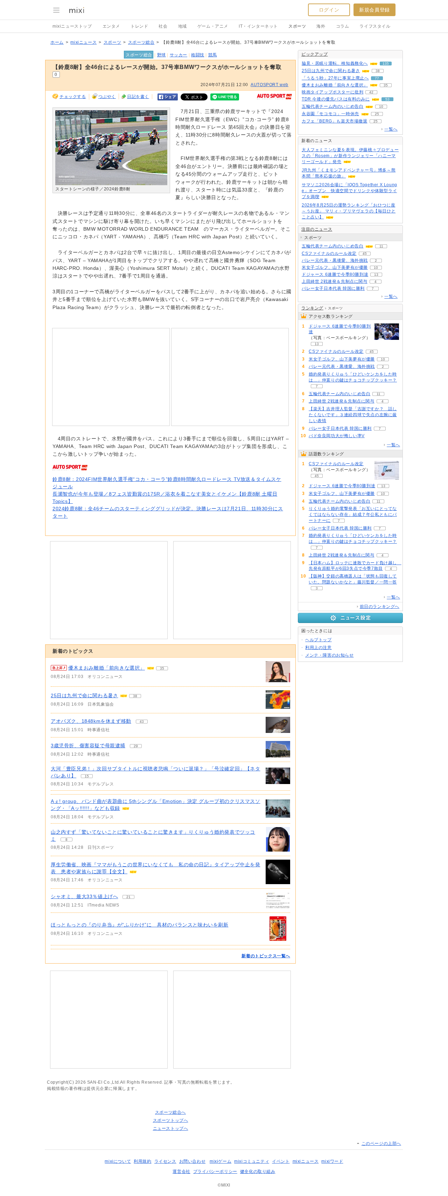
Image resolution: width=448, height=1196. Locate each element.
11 (381, 246)
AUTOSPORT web (269, 84)
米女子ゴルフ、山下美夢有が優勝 (335, 267)
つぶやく (107, 96)
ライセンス (165, 1161)
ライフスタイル (374, 26)
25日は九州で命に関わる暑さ (84, 695)
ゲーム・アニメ (212, 26)
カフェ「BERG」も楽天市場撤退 (335, 121)
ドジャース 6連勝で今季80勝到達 (335, 274)
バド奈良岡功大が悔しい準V (337, 435)
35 (162, 668)
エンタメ (111, 26)
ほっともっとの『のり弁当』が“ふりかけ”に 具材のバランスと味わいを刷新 (140, 925)
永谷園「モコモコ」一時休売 (330, 113)
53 (387, 99)
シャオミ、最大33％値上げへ (84, 896)
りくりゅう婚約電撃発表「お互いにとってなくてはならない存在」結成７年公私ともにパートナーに (353, 514)
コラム (342, 26)
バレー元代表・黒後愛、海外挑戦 (335, 260)
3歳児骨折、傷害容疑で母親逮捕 (88, 745)
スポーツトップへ (170, 1120)
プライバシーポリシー (215, 1171)
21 (128, 897)
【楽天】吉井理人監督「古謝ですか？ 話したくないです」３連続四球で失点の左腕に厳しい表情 (353, 414)
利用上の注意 (318, 647)
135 (386, 63)
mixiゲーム (220, 1161)
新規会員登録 (374, 10)
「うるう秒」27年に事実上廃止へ (335, 78)
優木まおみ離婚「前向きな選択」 (106, 668)
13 (376, 275)
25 (377, 114)
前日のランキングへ (379, 606)
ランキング (312, 308)
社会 (163, 26)
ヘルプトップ (318, 639)
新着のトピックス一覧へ (265, 955)
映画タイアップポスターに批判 (332, 92)
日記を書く (138, 96)
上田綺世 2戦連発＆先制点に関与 (335, 281)
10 (381, 107)
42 (371, 92)
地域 (182, 26)
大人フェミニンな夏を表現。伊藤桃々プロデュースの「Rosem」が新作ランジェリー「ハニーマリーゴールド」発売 (350, 155)
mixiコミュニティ (251, 1161)
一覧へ (391, 129)
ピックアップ (314, 54)
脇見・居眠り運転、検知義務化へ (335, 63)
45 (365, 254)
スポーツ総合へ (170, 1112)
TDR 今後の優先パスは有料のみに (336, 99)
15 (87, 776)
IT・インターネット (258, 26)
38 (135, 696)
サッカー (178, 55)
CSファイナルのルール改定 (329, 253)
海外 (320, 26)
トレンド (139, 26)
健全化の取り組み (257, 1171)
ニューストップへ (170, 1128)
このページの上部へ (381, 1143)
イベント (280, 1161)
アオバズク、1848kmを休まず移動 (91, 721)
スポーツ (297, 26)
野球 (161, 55)
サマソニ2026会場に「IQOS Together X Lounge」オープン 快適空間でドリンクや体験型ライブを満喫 (349, 190)
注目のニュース (316, 229)
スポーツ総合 (141, 42)
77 (377, 78)
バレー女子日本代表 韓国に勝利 (333, 288)
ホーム (57, 42)
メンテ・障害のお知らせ (329, 655)
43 (142, 721)
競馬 (212, 55)
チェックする (72, 96)
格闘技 (197, 55)
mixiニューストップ (72, 26)
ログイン (329, 10)
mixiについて (118, 1161)
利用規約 (142, 1161)
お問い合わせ (192, 1161)
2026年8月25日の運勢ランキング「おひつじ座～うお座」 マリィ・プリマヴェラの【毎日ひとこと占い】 (349, 211)
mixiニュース (83, 42)
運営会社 (181, 1171)
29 (136, 746)
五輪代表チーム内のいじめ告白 (332, 106)
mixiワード (332, 1161)
